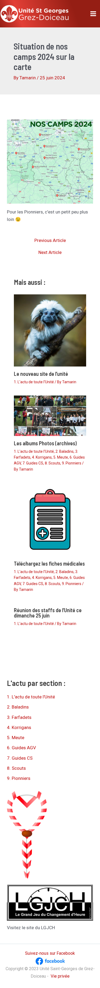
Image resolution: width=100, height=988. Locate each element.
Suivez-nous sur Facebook (50, 953)
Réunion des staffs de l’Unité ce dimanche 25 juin (48, 613)
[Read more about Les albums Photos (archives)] (50, 415)
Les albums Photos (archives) (45, 443)
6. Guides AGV (21, 747)
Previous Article (50, 240)
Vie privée (60, 976)
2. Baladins (64, 451)
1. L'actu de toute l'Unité (34, 382)
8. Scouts (52, 463)
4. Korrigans (42, 457)
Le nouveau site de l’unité (41, 373)
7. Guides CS (32, 463)
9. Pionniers (71, 463)
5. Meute (60, 457)
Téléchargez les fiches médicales (49, 563)
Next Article (50, 252)
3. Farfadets (19, 717)
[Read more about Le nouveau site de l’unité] (50, 330)
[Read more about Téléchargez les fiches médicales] (50, 519)
